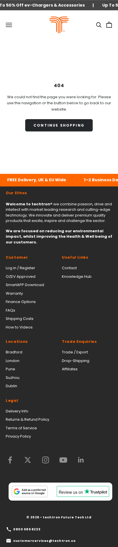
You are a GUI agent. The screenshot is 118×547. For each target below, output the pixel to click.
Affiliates (70, 369)
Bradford (14, 352)
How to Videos (19, 327)
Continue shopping (59, 125)
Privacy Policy (18, 436)
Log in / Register (20, 268)
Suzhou (12, 377)
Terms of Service (21, 428)
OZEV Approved (21, 276)
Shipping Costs (20, 318)
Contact (69, 268)
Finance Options (21, 301)
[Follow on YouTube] (63, 460)
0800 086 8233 (26, 529)
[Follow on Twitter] (27, 460)
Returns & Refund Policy (27, 419)
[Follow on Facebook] (10, 460)
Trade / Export (75, 352)
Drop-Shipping (75, 360)
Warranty (14, 293)
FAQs (10, 310)
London (12, 360)
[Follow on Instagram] (45, 460)
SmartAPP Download (25, 285)
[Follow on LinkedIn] (81, 460)
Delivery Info (17, 411)
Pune (10, 369)
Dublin (11, 386)
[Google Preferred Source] (30, 491)
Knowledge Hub (77, 276)
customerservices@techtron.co (44, 540)
